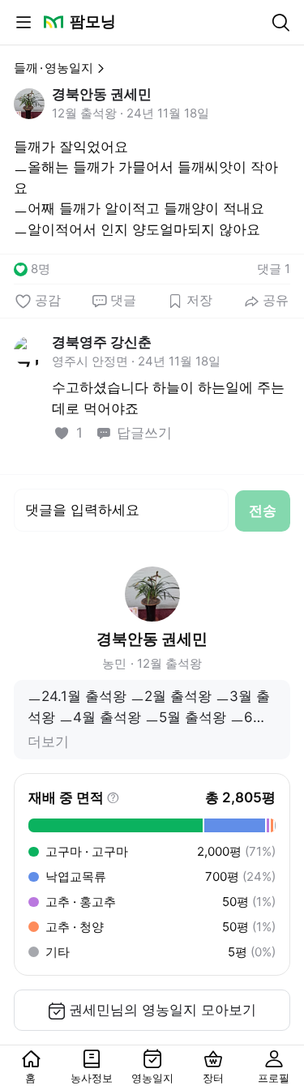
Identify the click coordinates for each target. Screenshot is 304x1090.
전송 (262, 510)
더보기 (48, 741)
